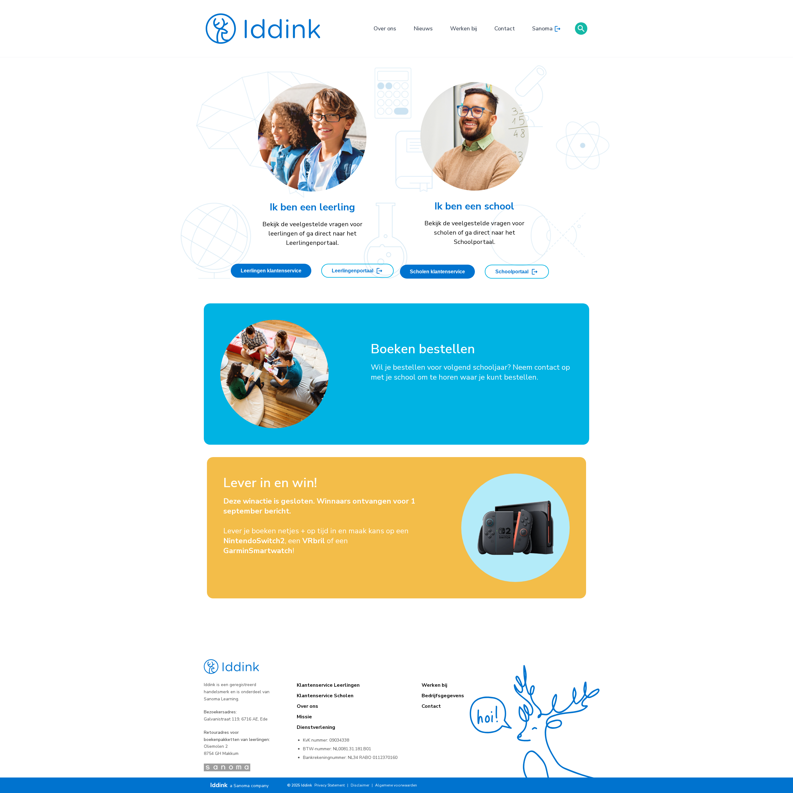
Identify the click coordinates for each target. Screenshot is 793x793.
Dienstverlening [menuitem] (316, 727)
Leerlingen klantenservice (271, 270)
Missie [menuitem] (304, 716)
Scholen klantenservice (437, 271)
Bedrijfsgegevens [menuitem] (443, 695)
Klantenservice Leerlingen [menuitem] (328, 685)
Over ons (385, 28)
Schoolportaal (511, 271)
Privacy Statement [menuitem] (329, 785)
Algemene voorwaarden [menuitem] (396, 785)
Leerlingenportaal (352, 270)
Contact (504, 28)
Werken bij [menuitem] (434, 685)
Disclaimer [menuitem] (360, 785)
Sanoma (542, 28)
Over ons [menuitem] (307, 706)
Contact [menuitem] (431, 706)
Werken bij (463, 28)
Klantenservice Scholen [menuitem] (325, 695)
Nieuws (423, 28)
